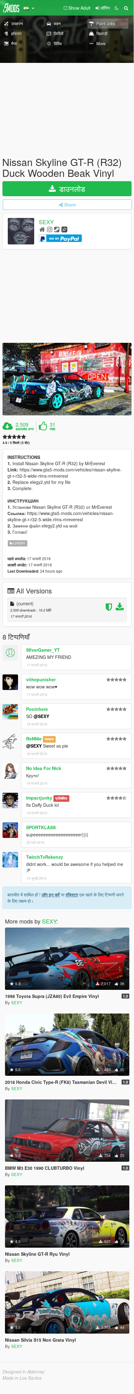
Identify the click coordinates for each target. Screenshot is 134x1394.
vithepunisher (41, 679)
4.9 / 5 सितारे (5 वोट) (16, 442)
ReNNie (34, 738)
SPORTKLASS (41, 827)
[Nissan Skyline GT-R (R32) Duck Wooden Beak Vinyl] (67, 379)
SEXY (46, 222)
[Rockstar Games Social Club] (64, 229)
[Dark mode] (116, 8)
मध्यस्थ (49, 739)
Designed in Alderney (23, 1371)
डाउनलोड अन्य (25, 429)
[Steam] (57, 229)
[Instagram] (50, 229)
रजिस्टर (72, 894)
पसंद (52, 429)
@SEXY (41, 716)
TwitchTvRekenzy (44, 857)
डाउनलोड (71, 188)
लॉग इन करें (51, 894)
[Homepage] (42, 229)
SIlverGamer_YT (43, 650)
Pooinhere (37, 709)
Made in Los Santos (22, 1378)
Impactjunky (39, 798)
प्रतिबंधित (61, 798)
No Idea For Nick (43, 768)
